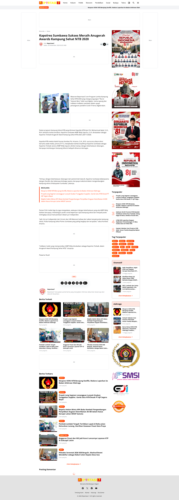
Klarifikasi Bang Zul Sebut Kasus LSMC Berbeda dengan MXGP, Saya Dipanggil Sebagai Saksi (129, 278)
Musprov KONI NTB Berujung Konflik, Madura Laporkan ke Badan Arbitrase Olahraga (101, 7)
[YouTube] (96, 488)
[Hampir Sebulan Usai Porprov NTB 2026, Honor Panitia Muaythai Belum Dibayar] (117, 321)
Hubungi (93, 492)
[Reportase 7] (49, 2)
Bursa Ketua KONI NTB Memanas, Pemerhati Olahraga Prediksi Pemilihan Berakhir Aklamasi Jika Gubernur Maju (130, 328)
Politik (81, 3)
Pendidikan (99, 3)
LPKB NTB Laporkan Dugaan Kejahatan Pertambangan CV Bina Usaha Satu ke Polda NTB (127, 221)
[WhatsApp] (80, 283)
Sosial (108, 3)
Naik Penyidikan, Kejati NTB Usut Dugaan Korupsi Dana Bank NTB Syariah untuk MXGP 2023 (130, 269)
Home (65, 3)
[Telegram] (73, 283)
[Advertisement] (74, 79)
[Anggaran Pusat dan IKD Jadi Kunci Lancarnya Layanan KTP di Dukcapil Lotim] (74, 335)
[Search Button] (133, 3)
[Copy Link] (62, 283)
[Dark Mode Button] (129, 3)
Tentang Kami (79, 492)
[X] (69, 283)
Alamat (87, 492)
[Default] (104, 44)
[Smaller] (101, 44)
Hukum (73, 3)
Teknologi (124, 3)
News (74, 276)
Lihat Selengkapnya (73, 464)
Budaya (115, 3)
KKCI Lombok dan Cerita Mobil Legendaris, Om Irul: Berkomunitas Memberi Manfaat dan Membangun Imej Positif (130, 287)
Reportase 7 (85, 496)
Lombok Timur (63, 435)
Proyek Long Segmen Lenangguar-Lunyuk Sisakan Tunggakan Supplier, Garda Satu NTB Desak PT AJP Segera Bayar (73, 320)
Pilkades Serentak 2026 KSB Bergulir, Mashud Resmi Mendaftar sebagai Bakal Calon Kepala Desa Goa (97, 346)
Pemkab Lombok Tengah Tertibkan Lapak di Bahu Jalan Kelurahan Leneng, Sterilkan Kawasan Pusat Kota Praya (48, 346)
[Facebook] (65, 283)
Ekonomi (89, 3)
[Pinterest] (77, 283)
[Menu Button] (138, 3)
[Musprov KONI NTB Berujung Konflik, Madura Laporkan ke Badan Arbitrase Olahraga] (50, 309)
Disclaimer (101, 492)
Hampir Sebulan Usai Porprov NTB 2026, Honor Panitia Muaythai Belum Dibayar (128, 230)
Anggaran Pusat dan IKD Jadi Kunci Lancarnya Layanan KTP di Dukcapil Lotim (73, 346)
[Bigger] (107, 44)
